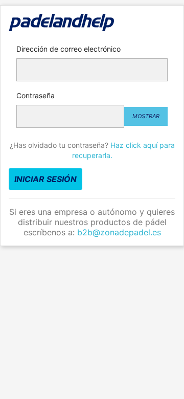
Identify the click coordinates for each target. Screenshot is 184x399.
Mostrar (145, 116)
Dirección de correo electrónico (68, 49)
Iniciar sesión (45, 179)
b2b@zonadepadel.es (119, 232)
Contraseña (35, 95)
